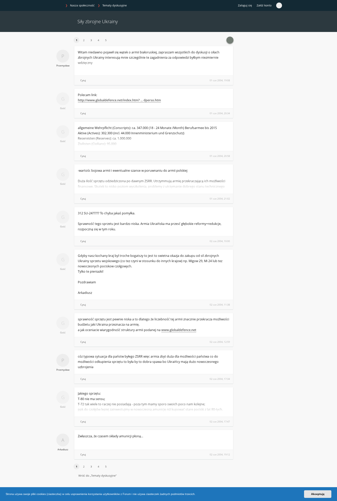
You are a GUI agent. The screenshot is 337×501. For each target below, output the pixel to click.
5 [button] (105, 40)
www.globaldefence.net (178, 330)
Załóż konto (264, 5)
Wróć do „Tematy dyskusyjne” (97, 475)
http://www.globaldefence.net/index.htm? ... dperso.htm (119, 100)
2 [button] (83, 40)
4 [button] (98, 40)
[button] (196, 494)
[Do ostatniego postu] (229, 40)
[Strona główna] (59, 6)
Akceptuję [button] (318, 494)
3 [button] (91, 40)
